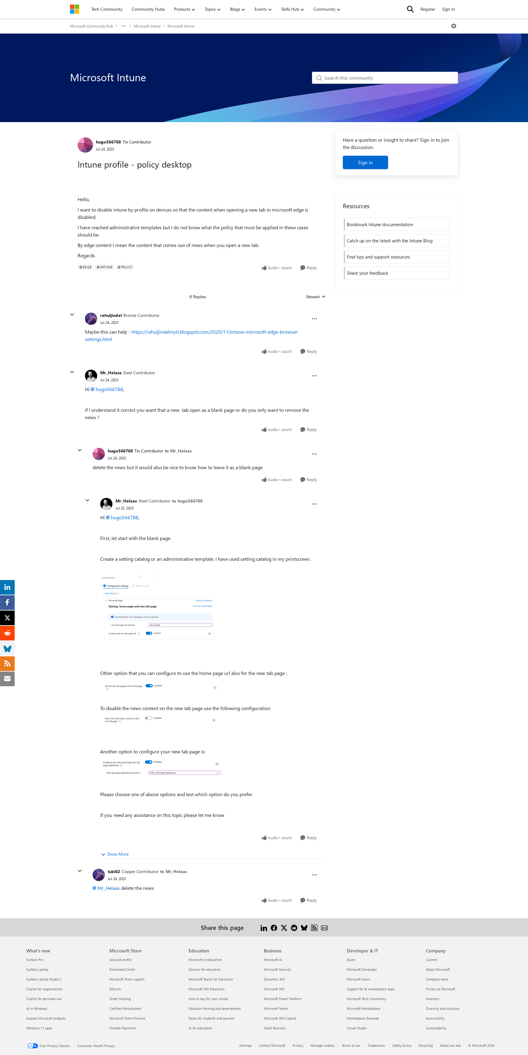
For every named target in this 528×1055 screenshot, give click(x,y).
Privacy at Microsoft (440, 989)
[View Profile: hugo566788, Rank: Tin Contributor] (85, 145)
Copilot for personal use (44, 998)
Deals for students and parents (211, 1018)
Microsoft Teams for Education (211, 979)
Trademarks (376, 1045)
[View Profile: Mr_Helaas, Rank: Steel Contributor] (91, 376)
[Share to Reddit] (294, 927)
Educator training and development (215, 1008)
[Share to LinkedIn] (264, 927)
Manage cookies (322, 1045)
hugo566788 (108, 142)
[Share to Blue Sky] (304, 927)
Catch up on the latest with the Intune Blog (390, 240)
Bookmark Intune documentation (380, 224)
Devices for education (205, 969)
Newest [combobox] (316, 297)
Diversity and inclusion (443, 1008)
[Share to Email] (324, 927)
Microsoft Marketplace (363, 1008)
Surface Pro (34, 959)
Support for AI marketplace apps (370, 989)
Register (427, 9)
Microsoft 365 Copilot (280, 1018)
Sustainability (436, 1028)
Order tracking (120, 998)
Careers (432, 959)
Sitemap (245, 1045)
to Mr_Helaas (178, 451)
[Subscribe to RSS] (314, 927)
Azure (351, 959)
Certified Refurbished (125, 1008)
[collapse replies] (72, 314)
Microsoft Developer (362, 969)
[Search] (410, 9)
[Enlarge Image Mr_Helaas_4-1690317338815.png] (161, 611)
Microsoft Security (277, 969)
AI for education (200, 1028)
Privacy (298, 1045)
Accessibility (435, 1018)
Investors (432, 998)
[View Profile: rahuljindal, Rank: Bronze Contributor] (91, 319)
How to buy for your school (208, 998)
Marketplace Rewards (363, 1018)
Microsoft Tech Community (366, 998)
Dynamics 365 (274, 979)
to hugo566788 (187, 501)
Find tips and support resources (378, 257)
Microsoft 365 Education (207, 989)
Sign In (448, 9)
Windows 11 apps (39, 1028)
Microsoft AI (273, 959)
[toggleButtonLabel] (453, 26)
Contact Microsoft (272, 1045)
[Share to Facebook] (274, 927)
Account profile (120, 959)
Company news (437, 979)
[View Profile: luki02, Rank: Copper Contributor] (99, 875)
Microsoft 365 (274, 989)
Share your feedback (367, 273)
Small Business (275, 1028)
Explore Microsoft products (46, 1018)
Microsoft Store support (127, 979)
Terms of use (351, 1045)
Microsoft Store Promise (127, 1018)
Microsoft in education (205, 959)
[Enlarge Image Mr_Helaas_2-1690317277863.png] (160, 719)
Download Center (122, 969)
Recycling (426, 1045)
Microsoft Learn (358, 979)
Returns (115, 989)
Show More (118, 854)
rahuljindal (111, 315)
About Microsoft (438, 969)
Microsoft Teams (276, 1008)
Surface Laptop (37, 969)
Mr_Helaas (111, 372)
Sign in (365, 162)
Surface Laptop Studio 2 (43, 979)
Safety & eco (401, 1045)
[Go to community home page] (74, 9)
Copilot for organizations (44, 989)
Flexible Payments (122, 1028)
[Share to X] (284, 927)
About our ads (450, 1045)
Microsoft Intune (147, 26)
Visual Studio (356, 1028)
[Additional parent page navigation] (123, 26)
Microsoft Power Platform (283, 998)
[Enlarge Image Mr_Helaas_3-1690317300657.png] (161, 767)
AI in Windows (36, 1008)
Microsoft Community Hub (91, 26)
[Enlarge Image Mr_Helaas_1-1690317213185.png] (161, 685)
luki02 (114, 871)
